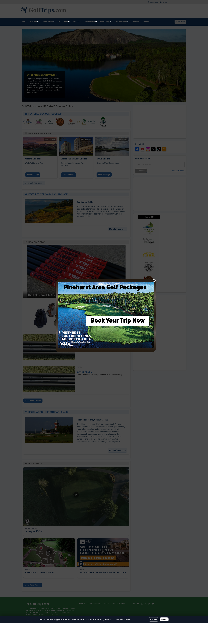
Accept (164, 619)
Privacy (108, 619)
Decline (153, 619)
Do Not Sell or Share (122, 619)
